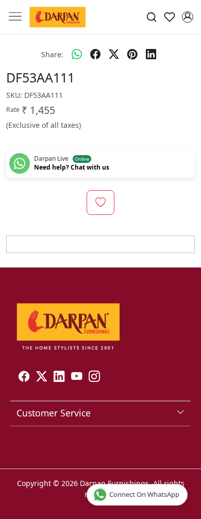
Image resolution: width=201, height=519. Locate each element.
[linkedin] (151, 54)
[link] (152, 17)
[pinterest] (132, 54)
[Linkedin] (59, 377)
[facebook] (95, 54)
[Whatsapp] (77, 54)
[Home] (57, 17)
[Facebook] (24, 377)
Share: (52, 54)
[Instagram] (94, 377)
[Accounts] (187, 17)
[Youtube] (77, 377)
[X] (41, 377)
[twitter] (114, 54)
